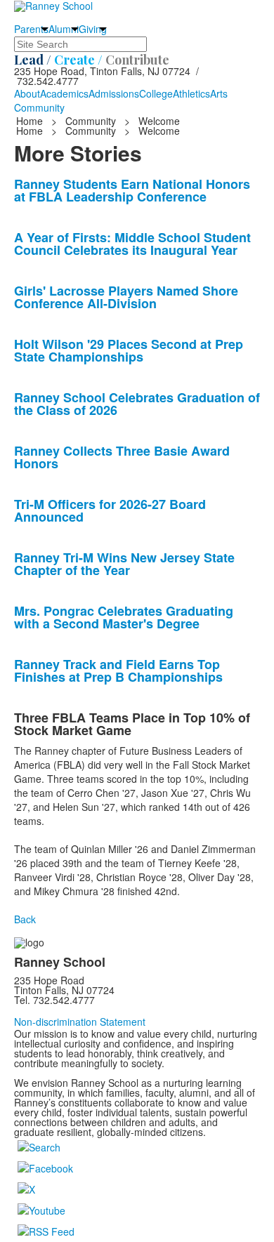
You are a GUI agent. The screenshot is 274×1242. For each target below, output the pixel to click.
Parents (31, 29)
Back (25, 919)
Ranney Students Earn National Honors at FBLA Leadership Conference (132, 190)
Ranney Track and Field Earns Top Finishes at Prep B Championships (118, 670)
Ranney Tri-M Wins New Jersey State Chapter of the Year (124, 563)
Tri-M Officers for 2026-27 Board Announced (110, 510)
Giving (93, 29)
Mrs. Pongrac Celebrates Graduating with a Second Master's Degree (123, 617)
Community (39, 107)
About (27, 93)
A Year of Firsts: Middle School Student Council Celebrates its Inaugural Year (132, 243)
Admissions (114, 93)
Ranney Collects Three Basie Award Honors (122, 457)
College (156, 93)
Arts (219, 93)
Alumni (63, 29)
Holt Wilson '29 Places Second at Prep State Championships (128, 350)
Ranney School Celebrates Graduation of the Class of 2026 (137, 403)
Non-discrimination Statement (79, 1022)
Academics (64, 93)
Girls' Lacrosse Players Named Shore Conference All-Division (126, 297)
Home (31, 121)
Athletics (191, 93)
